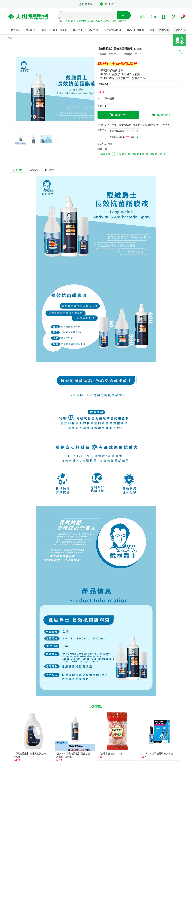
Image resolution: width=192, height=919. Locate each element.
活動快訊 (164, 30)
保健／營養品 (59, 30)
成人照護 (93, 30)
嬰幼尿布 (31, 30)
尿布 (73, 21)
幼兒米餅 (105, 21)
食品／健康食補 (135, 30)
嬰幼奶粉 (15, 30)
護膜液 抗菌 (156, 154)
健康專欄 (180, 30)
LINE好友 (109, 4)
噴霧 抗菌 (105, 154)
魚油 (97, 21)
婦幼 (44, 30)
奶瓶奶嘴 (121, 21)
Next (182, 737)
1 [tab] (47, 129)
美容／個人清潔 (112, 30)
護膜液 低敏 (138, 154)
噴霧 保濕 (121, 154)
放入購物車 (120, 114)
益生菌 (90, 21)
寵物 (152, 30)
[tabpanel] (52, 89)
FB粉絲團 (87, 4)
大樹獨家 (81, 21)
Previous (9, 737)
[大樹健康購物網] (28, 17)
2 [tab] (52, 129)
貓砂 (114, 21)
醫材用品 (77, 30)
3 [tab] (56, 129)
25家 (136, 131)
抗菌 (67, 21)
